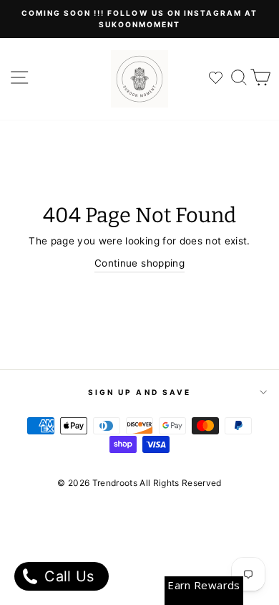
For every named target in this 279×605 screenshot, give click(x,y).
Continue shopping (139, 263)
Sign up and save (139, 392)
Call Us (67, 576)
